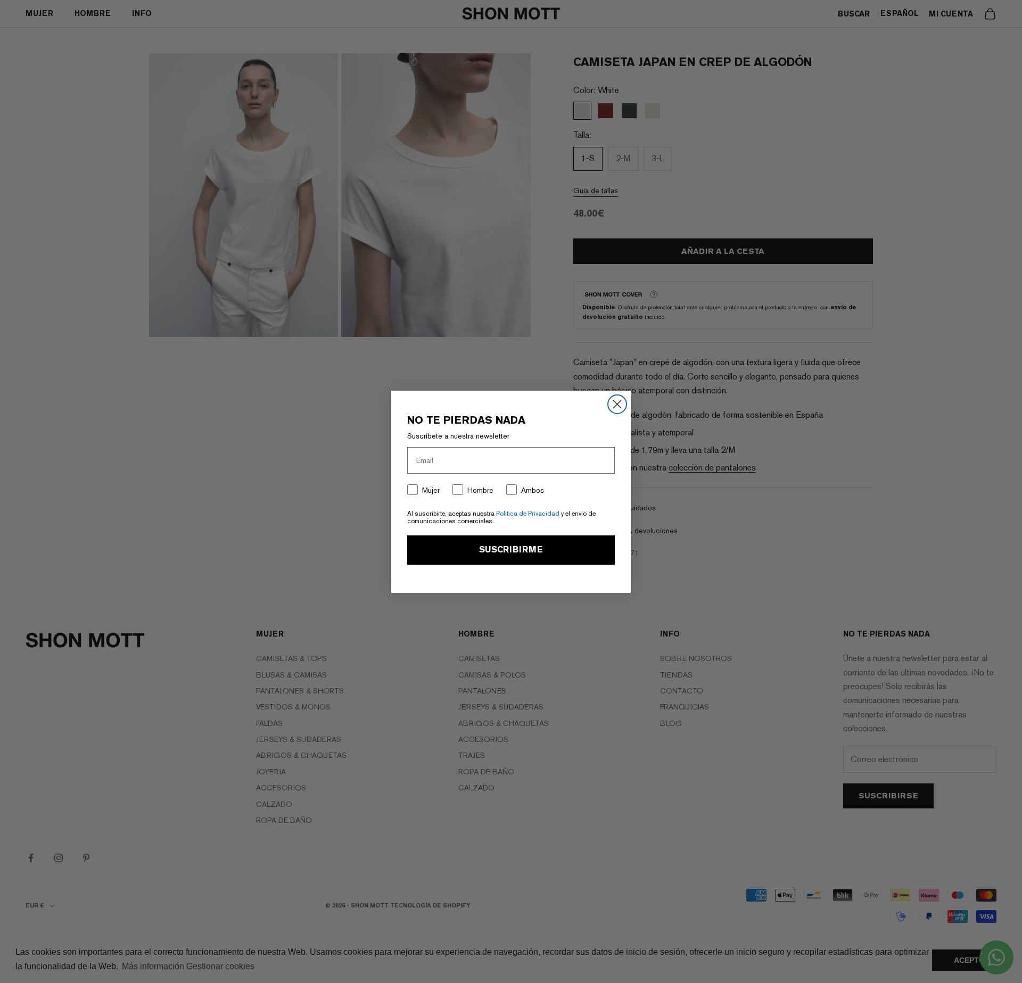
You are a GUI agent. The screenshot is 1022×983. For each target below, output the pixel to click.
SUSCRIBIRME (511, 549)
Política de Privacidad (527, 513)
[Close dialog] (617, 404)
